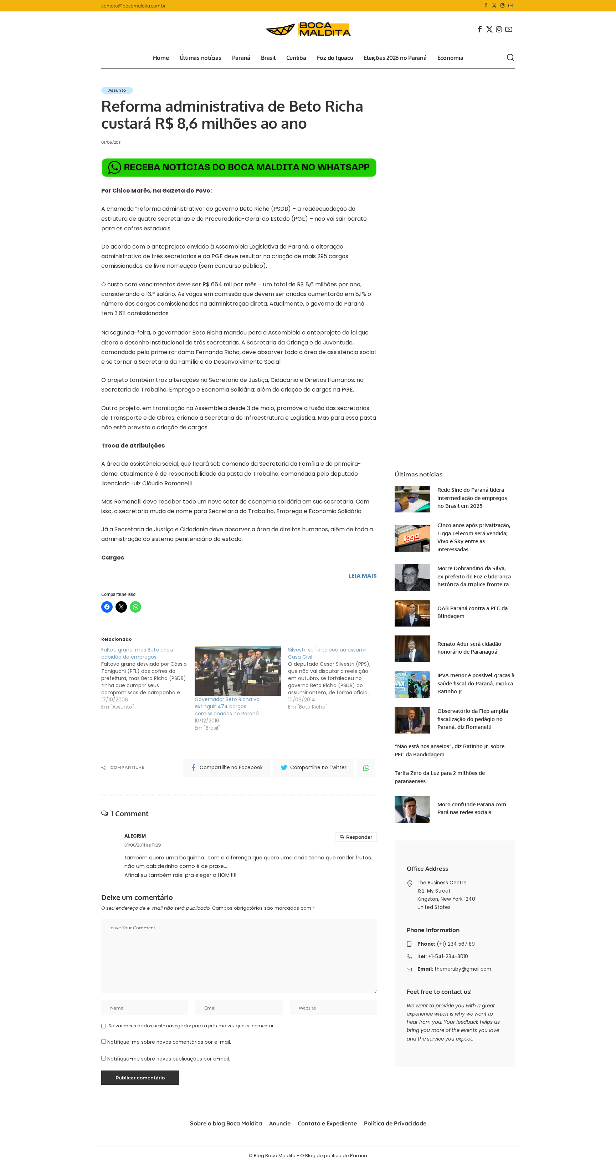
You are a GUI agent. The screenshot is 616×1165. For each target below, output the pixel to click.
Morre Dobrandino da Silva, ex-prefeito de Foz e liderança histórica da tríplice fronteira (474, 576)
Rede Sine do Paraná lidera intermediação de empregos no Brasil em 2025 (472, 497)
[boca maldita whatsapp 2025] (239, 167)
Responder (359, 837)
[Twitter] (494, 5)
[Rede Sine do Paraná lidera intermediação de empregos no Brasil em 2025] (412, 499)
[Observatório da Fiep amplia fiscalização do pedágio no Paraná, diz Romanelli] (412, 720)
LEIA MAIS (363, 576)
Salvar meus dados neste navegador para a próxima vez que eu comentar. (191, 1026)
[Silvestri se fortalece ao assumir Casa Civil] (334, 678)
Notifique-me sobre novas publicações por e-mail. (168, 1059)
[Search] (510, 57)
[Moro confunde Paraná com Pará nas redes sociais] (412, 809)
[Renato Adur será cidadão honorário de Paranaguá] (412, 648)
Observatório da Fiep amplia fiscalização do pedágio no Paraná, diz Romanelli (472, 718)
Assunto (117, 90)
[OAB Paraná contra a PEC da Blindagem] (412, 613)
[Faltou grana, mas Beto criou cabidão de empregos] (148, 678)
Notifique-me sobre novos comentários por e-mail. (169, 1042)
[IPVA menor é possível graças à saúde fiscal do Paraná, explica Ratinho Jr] (412, 684)
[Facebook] (486, 5)
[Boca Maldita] (308, 29)
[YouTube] (511, 5)
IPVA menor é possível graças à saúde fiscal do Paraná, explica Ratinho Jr (475, 683)
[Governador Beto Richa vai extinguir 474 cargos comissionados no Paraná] (238, 670)
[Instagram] (502, 5)
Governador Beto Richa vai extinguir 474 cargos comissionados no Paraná (228, 706)
